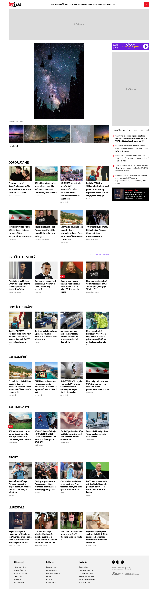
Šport (13, 457)
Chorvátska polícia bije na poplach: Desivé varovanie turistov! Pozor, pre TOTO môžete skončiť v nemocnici (20, 386)
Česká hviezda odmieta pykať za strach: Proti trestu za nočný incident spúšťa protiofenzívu (71, 485)
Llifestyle (17, 507)
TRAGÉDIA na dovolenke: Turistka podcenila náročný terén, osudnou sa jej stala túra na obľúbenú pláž (46, 386)
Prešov (88, 345)
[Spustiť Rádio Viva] (130, 44)
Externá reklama (51, 570)
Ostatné (37, 492)
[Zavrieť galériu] (146, 4)
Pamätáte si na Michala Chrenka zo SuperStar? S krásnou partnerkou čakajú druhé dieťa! (19, 285)
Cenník (48, 576)
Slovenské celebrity (41, 545)
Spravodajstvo (83, 567)
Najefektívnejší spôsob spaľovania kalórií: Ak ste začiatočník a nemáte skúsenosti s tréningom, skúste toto (97, 537)
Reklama (50, 562)
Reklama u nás (51, 567)
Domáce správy (21, 307)
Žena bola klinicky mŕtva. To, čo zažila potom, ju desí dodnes (97, 434)
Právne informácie (20, 567)
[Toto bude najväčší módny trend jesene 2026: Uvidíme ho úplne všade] (71, 520)
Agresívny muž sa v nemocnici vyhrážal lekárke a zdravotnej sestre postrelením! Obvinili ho (69, 336)
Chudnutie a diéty (91, 545)
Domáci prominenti (15, 292)
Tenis (62, 492)
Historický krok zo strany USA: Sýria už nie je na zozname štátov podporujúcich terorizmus (97, 385)
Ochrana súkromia (20, 570)
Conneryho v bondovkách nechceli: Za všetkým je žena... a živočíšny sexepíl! (45, 285)
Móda (62, 540)
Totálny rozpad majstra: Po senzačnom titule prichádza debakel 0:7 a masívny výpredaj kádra (45, 485)
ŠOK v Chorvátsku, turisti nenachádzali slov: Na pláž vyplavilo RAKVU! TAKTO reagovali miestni (20, 435)
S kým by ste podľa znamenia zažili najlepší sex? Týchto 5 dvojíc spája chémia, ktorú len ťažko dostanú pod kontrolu (20, 537)
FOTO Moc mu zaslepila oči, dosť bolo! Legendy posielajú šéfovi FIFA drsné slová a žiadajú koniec (96, 487)
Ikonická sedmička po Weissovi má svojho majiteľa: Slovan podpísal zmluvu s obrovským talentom (20, 487)
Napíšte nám (18, 579)
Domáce (11, 345)
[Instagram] (117, 562)
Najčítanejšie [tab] (122, 130)
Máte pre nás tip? (84, 582)
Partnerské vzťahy (14, 545)
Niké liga (11, 495)
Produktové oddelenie (86, 570)
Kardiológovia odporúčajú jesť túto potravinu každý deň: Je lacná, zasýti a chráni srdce (71, 435)
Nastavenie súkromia (20, 573)
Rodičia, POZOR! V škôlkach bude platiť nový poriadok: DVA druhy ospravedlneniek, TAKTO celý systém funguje (20, 336)
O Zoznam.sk (19, 562)
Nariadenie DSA (19, 582)
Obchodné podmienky (53, 573)
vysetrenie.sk (64, 442)
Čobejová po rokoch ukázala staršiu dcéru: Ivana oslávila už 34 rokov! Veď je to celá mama (70, 286)
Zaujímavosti (19, 407)
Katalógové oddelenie (86, 576)
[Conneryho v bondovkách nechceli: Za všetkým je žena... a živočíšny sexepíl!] (46, 270)
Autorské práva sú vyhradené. (121, 569)
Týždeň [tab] (145, 130)
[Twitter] (122, 562)
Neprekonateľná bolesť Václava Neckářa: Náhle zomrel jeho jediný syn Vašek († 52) (96, 285)
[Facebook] (113, 562)
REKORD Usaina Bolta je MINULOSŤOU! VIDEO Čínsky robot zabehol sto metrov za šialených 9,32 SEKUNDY (46, 436)
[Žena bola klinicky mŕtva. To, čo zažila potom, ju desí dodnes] (97, 420)
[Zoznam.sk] (118, 574)
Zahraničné (18, 357)
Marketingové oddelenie (87, 579)
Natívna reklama (51, 582)
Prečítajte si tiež (22, 257)
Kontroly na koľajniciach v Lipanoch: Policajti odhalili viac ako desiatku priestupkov (46, 335)
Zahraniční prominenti (93, 292)
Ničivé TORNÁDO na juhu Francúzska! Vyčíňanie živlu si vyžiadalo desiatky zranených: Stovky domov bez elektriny (71, 386)
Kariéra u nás (18, 576)
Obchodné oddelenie (86, 573)
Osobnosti (38, 292)
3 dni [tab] (135, 130)
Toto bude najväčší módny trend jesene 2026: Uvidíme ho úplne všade (71, 534)
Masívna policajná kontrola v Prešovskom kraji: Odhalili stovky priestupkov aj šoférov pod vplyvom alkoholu (96, 336)
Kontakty (83, 562)
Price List (49, 579)
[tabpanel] (130, 159)
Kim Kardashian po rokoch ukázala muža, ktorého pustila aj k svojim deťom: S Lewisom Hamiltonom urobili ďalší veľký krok (46, 537)
